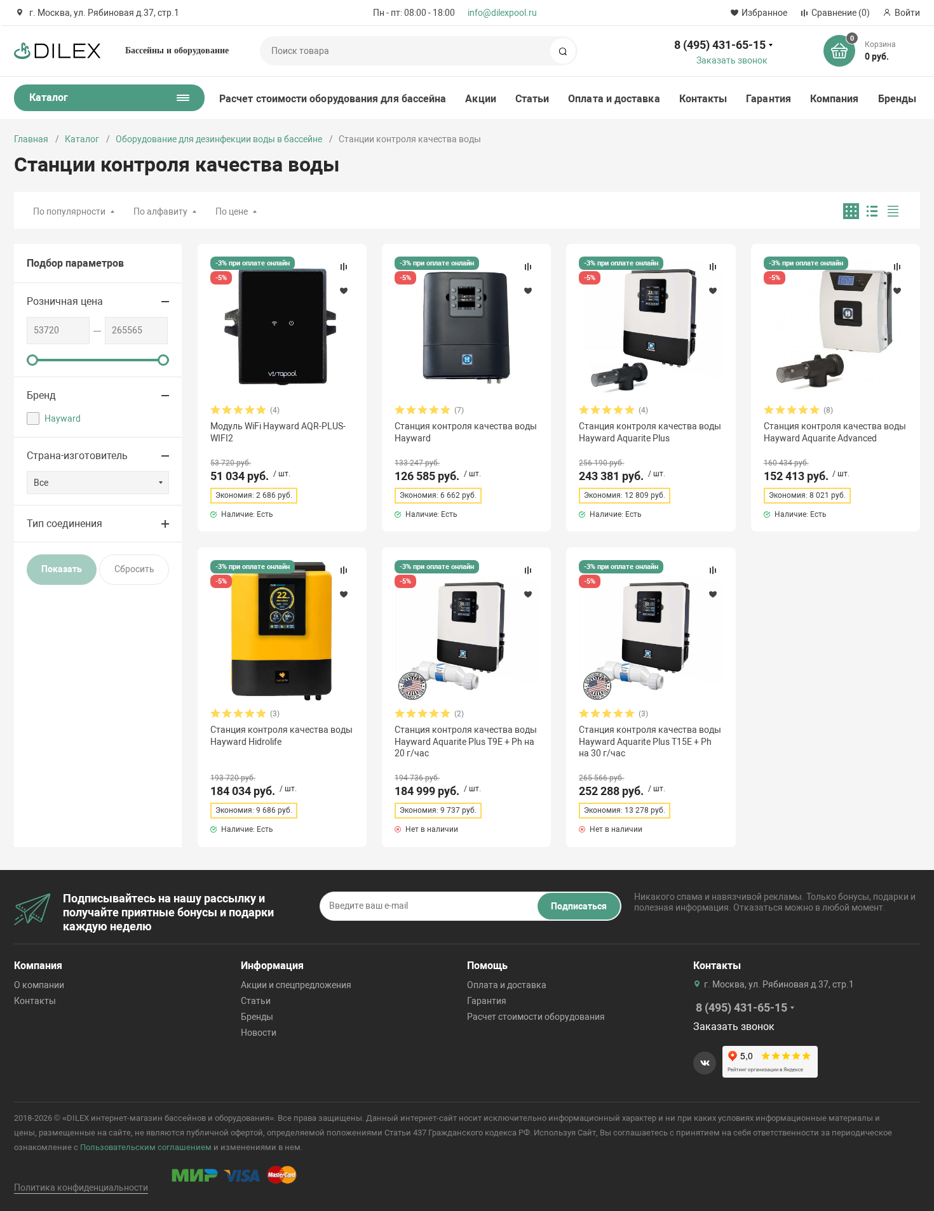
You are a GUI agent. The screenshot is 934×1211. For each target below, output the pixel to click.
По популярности (69, 211)
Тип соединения (64, 524)
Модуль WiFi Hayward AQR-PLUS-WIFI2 (278, 432)
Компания (834, 99)
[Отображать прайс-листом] (893, 211)
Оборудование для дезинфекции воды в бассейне (219, 139)
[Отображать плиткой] (851, 211)
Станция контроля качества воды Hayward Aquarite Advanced (835, 432)
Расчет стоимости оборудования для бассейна (332, 99)
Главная (31, 139)
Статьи (532, 99)
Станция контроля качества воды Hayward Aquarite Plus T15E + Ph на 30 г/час (650, 741)
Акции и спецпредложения (296, 985)
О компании (39, 985)
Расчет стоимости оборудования (536, 1017)
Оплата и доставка (614, 99)
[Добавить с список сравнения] (344, 267)
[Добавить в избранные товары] (344, 290)
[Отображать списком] (872, 211)
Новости (258, 1032)
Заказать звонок (732, 60)
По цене (231, 211)
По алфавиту (160, 211)
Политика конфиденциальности (81, 1187)
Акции (480, 99)
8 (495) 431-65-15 (720, 44)
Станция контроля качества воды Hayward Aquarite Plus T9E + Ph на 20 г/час (466, 741)
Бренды (897, 99)
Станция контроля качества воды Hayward (466, 432)
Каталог (82, 139)
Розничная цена (65, 301)
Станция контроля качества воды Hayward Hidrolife (281, 735)
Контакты (703, 99)
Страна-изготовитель (77, 456)
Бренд (41, 395)
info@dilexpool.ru (502, 13)
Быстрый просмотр (282, 328)
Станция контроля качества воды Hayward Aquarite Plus (650, 432)
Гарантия (768, 99)
